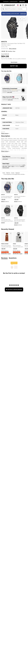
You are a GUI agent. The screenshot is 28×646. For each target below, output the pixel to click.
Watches (8, 172)
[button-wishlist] (23, 5)
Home (3, 172)
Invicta (12, 172)
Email (9, 166)
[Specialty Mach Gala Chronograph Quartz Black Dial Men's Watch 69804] (12, 206)
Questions (12, 258)
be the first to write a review (14, 289)
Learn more (9, 92)
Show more (4, 151)
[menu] (2, 5)
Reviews (4, 258)
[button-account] (20, 5)
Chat (13, 166)
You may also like (6, 71)
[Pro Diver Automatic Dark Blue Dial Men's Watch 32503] (12, 183)
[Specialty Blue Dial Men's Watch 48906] (25, 183)
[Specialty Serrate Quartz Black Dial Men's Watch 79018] (25, 206)
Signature (17, 172)
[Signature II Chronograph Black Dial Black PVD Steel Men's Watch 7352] (24, 18)
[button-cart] (26, 5)
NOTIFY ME (14, 66)
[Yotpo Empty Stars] (4, 48)
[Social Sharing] (20, 18)
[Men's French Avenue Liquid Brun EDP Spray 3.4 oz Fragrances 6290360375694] (10, 233)
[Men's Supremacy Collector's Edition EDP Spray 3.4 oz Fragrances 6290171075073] (22, 233)
